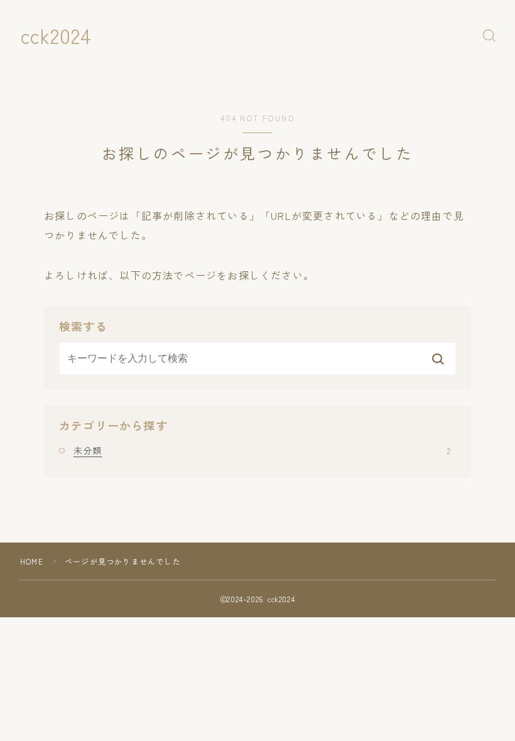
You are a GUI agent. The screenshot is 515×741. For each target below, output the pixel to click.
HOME (31, 561)
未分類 (261, 450)
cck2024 (56, 35)
